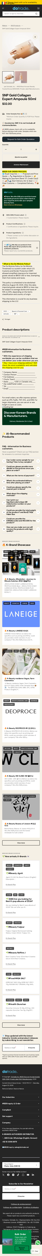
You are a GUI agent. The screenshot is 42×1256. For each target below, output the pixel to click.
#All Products (15, 26)
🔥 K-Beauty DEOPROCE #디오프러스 (20, 728)
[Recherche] (37, 13)
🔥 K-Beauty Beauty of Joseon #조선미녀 (20, 825)
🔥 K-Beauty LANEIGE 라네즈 (16, 631)
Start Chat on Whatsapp (13, 205)
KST (30, 1083)
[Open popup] (26, 114)
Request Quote (22, 1248)
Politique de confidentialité (12, 1207)
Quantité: (5, 145)
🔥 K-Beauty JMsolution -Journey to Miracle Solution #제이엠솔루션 (20, 580)
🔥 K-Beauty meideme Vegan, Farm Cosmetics (19, 679)
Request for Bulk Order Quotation (21, 139)
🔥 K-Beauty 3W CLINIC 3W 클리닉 (18, 776)
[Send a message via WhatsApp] (38, 1243)
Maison (4, 26)
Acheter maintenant (21, 165)
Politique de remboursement (21, 1204)
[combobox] (21, 13)
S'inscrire (21, 1196)
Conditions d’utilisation (31, 1207)
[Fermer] (29, 1232)
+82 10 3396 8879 (9, 1142)
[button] (3, 8)
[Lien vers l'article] (21, 573)
